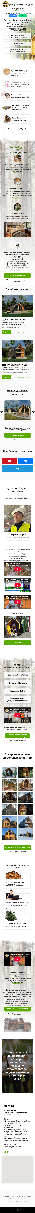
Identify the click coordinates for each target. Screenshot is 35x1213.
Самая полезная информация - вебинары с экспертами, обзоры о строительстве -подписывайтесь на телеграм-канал (17, 1065)
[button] (17, 10)
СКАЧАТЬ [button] (17, 642)
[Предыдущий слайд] (1, 412)
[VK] (25, 461)
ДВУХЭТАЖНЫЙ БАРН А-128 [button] (14, 365)
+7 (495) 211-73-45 (11, 1127)
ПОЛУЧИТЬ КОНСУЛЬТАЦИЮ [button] (17, 1009)
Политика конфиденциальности (17, 1201)
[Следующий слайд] (33, 412)
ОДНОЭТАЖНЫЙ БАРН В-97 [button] (14, 320)
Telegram (13, 16)
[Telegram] (17, 468)
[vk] (5, 1152)
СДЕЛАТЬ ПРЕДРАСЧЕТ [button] (17, 275)
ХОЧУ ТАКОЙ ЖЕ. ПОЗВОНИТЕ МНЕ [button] (17, 847)
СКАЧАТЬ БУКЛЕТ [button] (17, 435)
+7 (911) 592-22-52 (17, 9)
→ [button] (17, 172)
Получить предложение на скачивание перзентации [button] (17, 736)
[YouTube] (9, 461)
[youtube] (7, 1152)
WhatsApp (22, 16)
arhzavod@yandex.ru (12, 1147)
